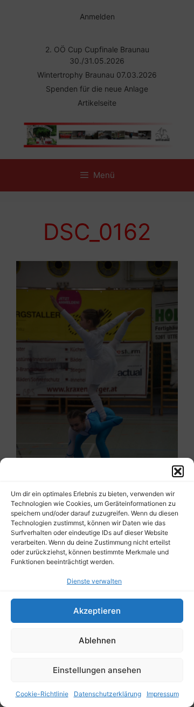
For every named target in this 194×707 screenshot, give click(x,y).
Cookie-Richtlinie (42, 694)
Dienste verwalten (94, 581)
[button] (177, 471)
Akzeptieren (97, 611)
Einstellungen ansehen (97, 670)
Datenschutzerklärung (107, 694)
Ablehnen (97, 640)
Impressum (163, 694)
